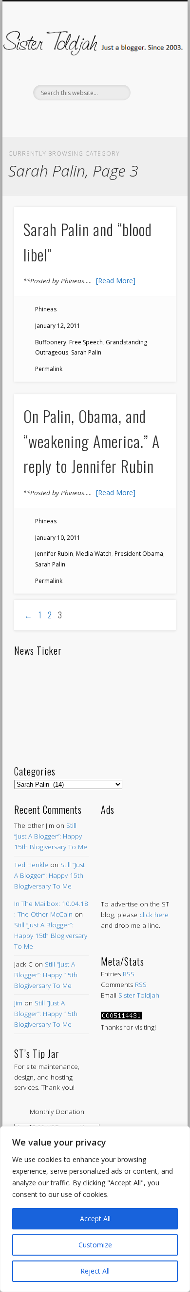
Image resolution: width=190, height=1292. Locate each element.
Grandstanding (126, 342)
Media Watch (94, 553)
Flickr (114, 117)
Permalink (48, 369)
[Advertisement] (138, 847)
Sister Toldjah (138, 995)
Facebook (52, 117)
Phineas (46, 309)
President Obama (138, 553)
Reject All (95, 1271)
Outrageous (51, 352)
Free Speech (86, 342)
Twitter (73, 117)
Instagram (134, 117)
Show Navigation (152, 87)
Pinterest (93, 117)
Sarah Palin (86, 352)
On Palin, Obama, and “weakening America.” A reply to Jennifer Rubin (91, 441)
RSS (128, 973)
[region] (95, 1209)
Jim (18, 1003)
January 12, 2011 (57, 326)
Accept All (95, 1218)
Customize (95, 1244)
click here (154, 914)
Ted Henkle (31, 864)
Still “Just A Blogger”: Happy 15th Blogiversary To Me (50, 836)
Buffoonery (50, 342)
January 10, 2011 (57, 537)
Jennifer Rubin (54, 553)
